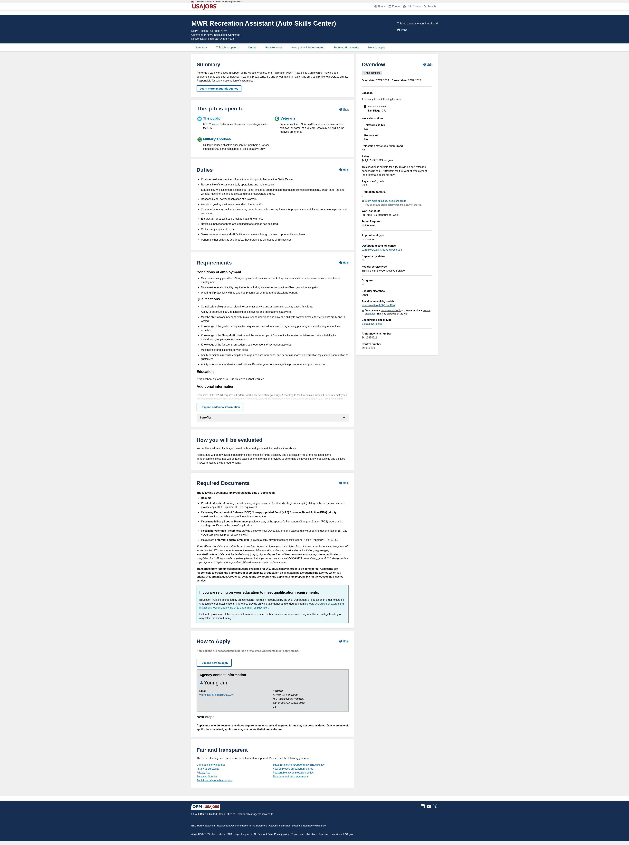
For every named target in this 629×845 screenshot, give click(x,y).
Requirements (273, 47)
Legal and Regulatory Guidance (309, 825)
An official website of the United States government (218, 2)
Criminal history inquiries (211, 764)
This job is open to (227, 47)
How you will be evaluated (307, 47)
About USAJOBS (200, 834)
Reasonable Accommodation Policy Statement (242, 825)
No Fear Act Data (263, 834)
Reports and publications (304, 834)
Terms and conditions (330, 834)
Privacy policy (281, 834)
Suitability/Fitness (372, 323)
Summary (201, 47)
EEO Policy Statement (203, 825)
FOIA (229, 834)
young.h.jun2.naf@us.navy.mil (216, 694)
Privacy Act (203, 772)
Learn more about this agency (219, 88)
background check (391, 310)
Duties (252, 47)
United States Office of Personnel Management (236, 814)
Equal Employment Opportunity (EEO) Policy (298, 764)
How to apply (376, 47)
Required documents (346, 47)
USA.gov (348, 834)
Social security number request (214, 780)
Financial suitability (208, 768)
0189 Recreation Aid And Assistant (382, 249)
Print (404, 29)
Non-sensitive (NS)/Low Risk (378, 305)
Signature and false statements (290, 776)
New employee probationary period (293, 768)
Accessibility (218, 834)
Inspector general (243, 834)
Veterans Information (279, 825)
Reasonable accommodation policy (293, 772)
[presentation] (397, 108)
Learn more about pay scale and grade (385, 200)
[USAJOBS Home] (205, 6)
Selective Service (207, 776)
